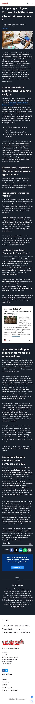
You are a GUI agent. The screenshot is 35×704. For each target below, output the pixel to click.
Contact (4, 685)
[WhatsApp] (25, 550)
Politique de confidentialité (10, 690)
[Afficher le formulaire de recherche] (27, 3)
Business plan (7, 625)
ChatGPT (17, 625)
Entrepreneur (8, 632)
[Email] (29, 550)
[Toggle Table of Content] (29, 543)
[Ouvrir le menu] (31, 3)
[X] (16, 550)
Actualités (5, 28)
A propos (4, 679)
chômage (26, 625)
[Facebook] (12, 550)
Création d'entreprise (16, 629)
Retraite (26, 632)
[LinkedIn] (20, 550)
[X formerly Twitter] (6, 670)
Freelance (18, 632)
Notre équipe (6, 682)
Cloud (4, 629)
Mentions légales (7, 687)
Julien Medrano (7, 24)
